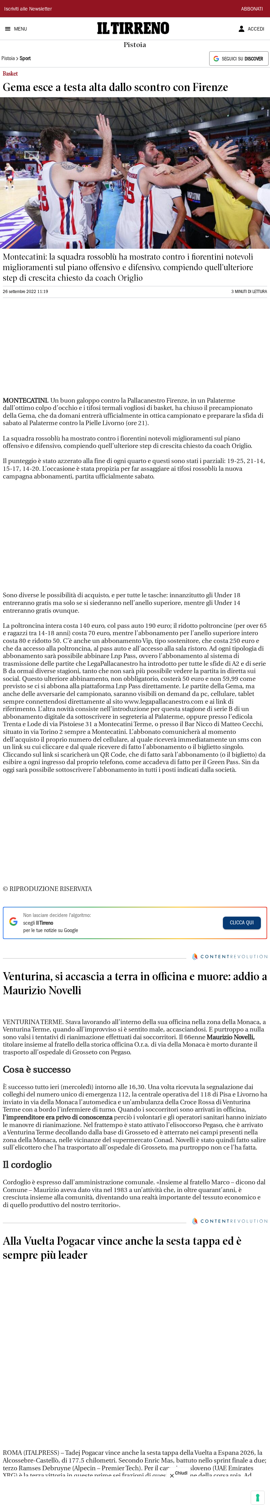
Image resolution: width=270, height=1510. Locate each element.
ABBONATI (252, 9)
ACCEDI (256, 29)
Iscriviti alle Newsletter (28, 9)
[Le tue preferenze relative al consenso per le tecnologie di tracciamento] (257, 1497)
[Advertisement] (55, 350)
